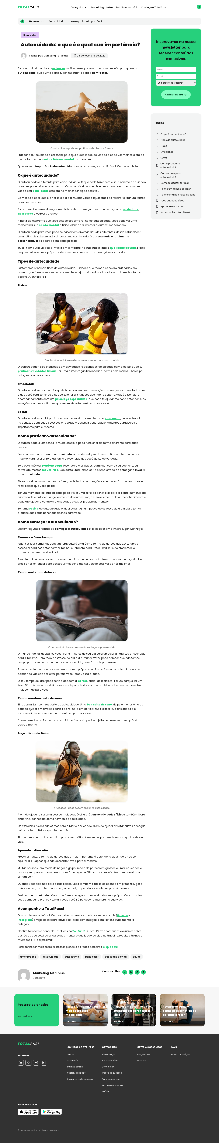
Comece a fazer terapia (174, 183)
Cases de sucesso (112, 1072)
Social (164, 157)
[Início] (22, 21)
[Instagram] (143, 972)
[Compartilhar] (124, 972)
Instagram (25, 920)
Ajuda (70, 1054)
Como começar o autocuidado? (170, 175)
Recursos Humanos (112, 1085)
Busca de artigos (180, 1054)
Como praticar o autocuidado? (170, 165)
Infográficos (143, 1054)
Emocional (166, 152)
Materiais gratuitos (102, 7)
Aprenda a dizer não (172, 206)
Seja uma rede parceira (80, 1079)
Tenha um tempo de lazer (175, 189)
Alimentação (109, 1054)
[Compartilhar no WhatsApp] (137, 972)
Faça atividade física (172, 200)
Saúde (105, 1091)
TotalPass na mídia (127, 7)
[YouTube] (36, 1063)
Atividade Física (110, 1060)
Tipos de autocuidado (173, 140)
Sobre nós (72, 1060)
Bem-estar (30, 35)
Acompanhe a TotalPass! (175, 212)
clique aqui (110, 947)
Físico (163, 146)
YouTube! (79, 931)
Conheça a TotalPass (153, 7)
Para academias (111, 1079)
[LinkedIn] (21, 1063)
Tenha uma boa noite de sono (178, 194)
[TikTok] (44, 1063)
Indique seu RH (75, 1066)
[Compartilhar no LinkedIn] (131, 972)
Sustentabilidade (76, 1072)
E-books (141, 1060)
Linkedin (122, 915)
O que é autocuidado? (173, 134)
